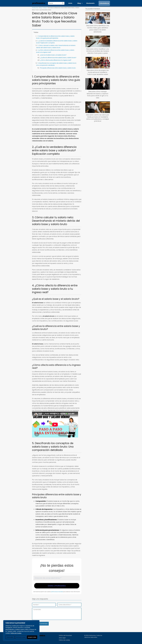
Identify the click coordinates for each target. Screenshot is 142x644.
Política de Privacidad (65, 635)
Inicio (70, 3)
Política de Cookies (16, 633)
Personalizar (10, 637)
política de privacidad (57, 591)
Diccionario (90, 3)
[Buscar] (62, 3)
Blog (79, 3)
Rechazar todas (20, 637)
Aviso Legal (62, 638)
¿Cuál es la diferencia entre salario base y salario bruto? (58, 58)
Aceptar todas (32, 637)
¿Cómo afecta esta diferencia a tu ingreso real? (55, 60)
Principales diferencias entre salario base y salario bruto (58, 68)
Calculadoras (104, 3)
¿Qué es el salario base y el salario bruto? (53, 55)
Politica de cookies (64, 640)
